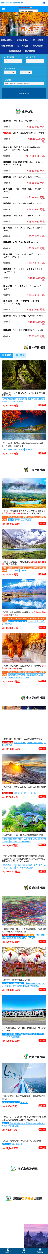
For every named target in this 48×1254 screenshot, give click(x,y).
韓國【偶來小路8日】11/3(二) (20, 242)
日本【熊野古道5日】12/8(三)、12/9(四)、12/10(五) (24, 302)
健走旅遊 (6, 355)
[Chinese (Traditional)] (20, 7)
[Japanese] (25, 7)
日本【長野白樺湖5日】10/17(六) (22, 203)
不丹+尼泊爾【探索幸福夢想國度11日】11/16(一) (24, 270)
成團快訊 (8, 1252)
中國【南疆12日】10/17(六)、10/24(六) (24, 190)
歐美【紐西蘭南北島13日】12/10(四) (23, 315)
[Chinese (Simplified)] (28, 7)
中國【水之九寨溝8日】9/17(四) (21, 120)
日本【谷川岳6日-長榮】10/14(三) (22, 176)
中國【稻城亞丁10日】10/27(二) (21, 215)
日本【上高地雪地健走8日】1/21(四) (23, 330)
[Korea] (31, 7)
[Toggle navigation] (44, 3)
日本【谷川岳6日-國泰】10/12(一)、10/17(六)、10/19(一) (24, 163)
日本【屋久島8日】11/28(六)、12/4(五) (24, 287)
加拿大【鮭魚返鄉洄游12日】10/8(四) (23, 132)
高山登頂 (20, 355)
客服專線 (40, 1252)
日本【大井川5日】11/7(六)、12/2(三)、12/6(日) (24, 255)
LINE (24, 1252)
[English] (23, 7)
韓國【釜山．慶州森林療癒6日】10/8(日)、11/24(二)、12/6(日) (24, 148)
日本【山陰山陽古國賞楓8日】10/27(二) (24, 228)
